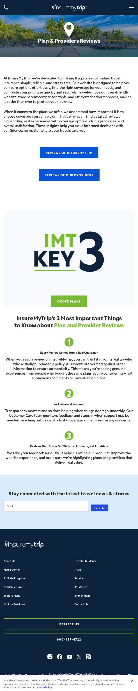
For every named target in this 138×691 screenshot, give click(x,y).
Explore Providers (14, 604)
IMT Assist (80, 587)
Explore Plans (12, 595)
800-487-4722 (69, 639)
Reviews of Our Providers (69, 175)
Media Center (12, 569)
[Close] (132, 681)
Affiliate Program (14, 578)
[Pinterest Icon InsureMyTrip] (88, 656)
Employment (82, 595)
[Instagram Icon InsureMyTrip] (49, 656)
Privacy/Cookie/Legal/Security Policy (73, 674)
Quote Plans (69, 301)
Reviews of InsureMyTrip (69, 152)
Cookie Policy (44, 687)
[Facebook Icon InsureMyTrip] (59, 656)
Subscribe (99, 508)
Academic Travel (14, 587)
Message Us (69, 624)
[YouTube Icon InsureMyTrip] (69, 657)
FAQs (77, 569)
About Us (9, 561)
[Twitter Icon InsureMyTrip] (79, 656)
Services (79, 578)
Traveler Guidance (85, 561)
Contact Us (81, 604)
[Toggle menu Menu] (131, 7)
